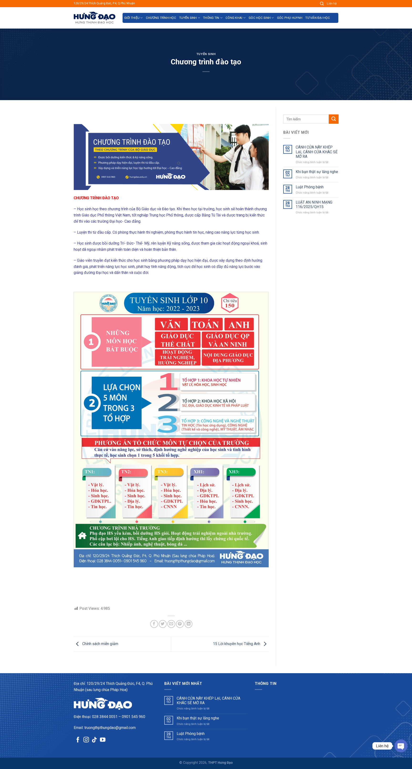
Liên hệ (332, 3)
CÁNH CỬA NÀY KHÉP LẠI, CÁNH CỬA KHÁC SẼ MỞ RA (316, 152)
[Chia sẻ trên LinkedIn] (188, 624)
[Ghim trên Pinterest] (180, 624)
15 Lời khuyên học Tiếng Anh (237, 644)
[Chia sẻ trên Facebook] (154, 624)
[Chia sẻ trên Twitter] (163, 624)
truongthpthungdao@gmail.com (110, 727)
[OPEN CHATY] (401, 745)
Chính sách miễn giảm (99, 644)
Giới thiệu (132, 18)
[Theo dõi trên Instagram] (86, 740)
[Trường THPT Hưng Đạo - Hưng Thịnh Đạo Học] (94, 18)
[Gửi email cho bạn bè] (171, 624)
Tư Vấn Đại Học (317, 18)
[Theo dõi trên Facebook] (78, 740)
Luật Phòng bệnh (309, 187)
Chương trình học (161, 18)
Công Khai (234, 18)
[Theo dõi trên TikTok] (94, 740)
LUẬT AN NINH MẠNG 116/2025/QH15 (313, 204)
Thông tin (211, 18)
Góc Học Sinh (260, 18)
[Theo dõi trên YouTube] (102, 740)
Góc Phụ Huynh (289, 18)
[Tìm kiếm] (322, 3)
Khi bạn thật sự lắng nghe (316, 171)
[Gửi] (333, 119)
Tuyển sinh (188, 18)
